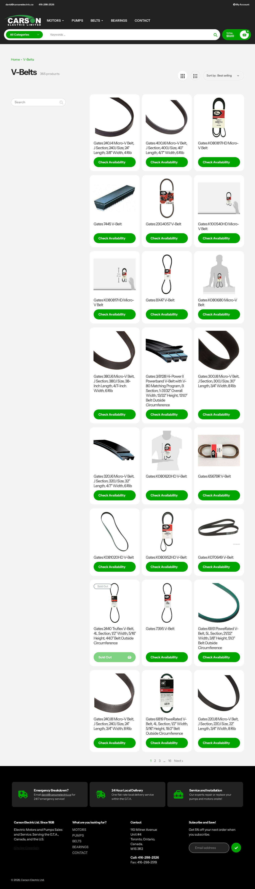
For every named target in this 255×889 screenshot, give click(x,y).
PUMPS (78, 835)
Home (15, 59)
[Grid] (182, 75)
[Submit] (236, 847)
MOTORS (79, 830)
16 (169, 761)
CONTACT (80, 853)
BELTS (76, 841)
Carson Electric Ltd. (32, 879)
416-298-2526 (46, 4)
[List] (195, 75)
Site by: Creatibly (26, 848)
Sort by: (211, 75)
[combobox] (38, 102)
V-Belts (28, 59)
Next (177, 761)
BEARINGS (80, 847)
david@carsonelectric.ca (19, 4)
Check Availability (112, 162)
